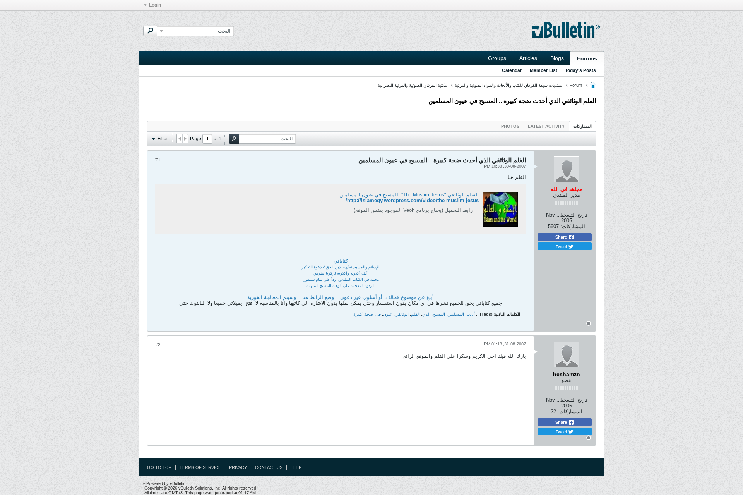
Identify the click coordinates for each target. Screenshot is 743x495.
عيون (387, 314)
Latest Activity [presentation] (546, 126)
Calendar (512, 70)
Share (561, 237)
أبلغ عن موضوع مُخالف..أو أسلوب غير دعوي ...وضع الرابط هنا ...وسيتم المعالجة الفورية (340, 297)
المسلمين (455, 314)
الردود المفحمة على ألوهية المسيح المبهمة (340, 286)
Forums (587, 58)
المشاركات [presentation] (582, 126)
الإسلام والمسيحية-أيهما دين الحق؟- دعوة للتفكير (340, 267)
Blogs (557, 58)
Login (155, 5)
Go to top (159, 467)
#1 (158, 159)
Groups (497, 58)
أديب (470, 314)
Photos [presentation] (510, 126)
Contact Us (268, 467)
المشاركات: (572, 226)
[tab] (582, 126)
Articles (528, 58)
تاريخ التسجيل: (571, 215)
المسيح (439, 314)
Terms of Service (200, 467)
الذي (426, 314)
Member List (543, 70)
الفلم (415, 314)
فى (378, 314)
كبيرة (357, 314)
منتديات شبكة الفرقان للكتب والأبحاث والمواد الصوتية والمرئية (508, 85)
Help (296, 467)
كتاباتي (341, 261)
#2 (158, 344)
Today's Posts (580, 70)
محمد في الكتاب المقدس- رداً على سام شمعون (341, 279)
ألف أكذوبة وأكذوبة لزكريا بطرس (340, 273)
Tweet (562, 246)
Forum (576, 85)
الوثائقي (402, 314)
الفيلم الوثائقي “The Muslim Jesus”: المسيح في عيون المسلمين (409, 195)
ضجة (369, 314)
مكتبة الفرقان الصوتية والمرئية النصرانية (412, 85)
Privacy (238, 467)
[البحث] (150, 31)
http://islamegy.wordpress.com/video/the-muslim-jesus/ (412, 200)
